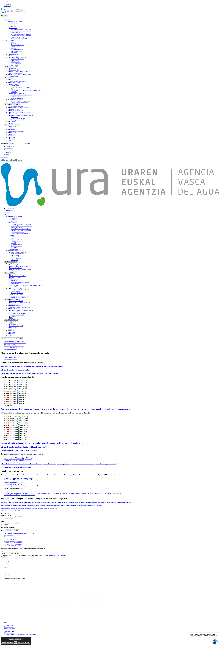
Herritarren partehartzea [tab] (10, 359)
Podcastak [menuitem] (12, 139)
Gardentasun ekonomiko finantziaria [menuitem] (21, 35)
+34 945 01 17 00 (19, 533)
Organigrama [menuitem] (14, 25)
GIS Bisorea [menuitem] (14, 117)
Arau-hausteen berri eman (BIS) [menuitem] (19, 38)
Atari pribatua (4, 157)
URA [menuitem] (6, 20)
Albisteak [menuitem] (11, 128)
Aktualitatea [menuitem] (12, 126)
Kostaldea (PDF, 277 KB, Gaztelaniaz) (14, 460)
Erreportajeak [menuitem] (13, 129)
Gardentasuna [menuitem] (13, 28)
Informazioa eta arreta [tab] (10, 357)
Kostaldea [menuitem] (13, 43)
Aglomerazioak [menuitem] (15, 89)
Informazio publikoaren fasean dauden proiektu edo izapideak (23, 447)
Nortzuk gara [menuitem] (14, 23)
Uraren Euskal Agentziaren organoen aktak (16, 467)
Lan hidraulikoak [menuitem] (14, 79)
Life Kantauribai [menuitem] (15, 62)
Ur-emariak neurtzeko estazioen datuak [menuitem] (19, 112)
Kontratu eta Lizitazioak (10, 349)
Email (2, 551)
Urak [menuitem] (12, 42)
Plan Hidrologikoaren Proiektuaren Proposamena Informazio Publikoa (23, 485)
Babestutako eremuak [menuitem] (17, 49)
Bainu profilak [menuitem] (13, 114)
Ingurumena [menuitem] (14, 52)
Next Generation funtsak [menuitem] (17, 59)
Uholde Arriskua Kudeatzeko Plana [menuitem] (19, 71)
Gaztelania (16, 553)
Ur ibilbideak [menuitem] (12, 132)
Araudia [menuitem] (11, 40)
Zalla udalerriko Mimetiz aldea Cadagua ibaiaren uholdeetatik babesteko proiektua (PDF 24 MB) (29, 508)
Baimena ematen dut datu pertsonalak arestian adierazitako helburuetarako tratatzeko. (34, 555)
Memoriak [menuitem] (14, 26)
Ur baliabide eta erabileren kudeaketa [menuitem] (21, 34)
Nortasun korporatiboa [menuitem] (15, 55)
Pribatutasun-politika (9, 633)
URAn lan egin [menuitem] (13, 54)
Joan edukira (4, 1)
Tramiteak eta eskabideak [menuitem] (16, 106)
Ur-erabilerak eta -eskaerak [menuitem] (16, 93)
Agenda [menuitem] (11, 140)
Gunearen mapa (8, 625)
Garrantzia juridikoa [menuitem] (16, 51)
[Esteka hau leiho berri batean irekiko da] (8, 380)
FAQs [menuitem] (11, 123)
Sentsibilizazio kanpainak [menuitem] (16, 131)
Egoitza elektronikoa (9, 628)
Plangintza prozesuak (10, 344)
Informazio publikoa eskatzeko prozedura (15, 370)
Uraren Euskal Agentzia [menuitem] (15, 21)
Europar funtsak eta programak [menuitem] (17, 57)
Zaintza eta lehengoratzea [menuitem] (16, 99)
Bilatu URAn (4, 143)
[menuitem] (9, 146)
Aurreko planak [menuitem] (13, 76)
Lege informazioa (9, 631)
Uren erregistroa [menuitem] (15, 96)
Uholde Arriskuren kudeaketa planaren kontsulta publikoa (19, 495)
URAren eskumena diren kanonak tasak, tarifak (18, 450)
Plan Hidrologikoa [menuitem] (14, 70)
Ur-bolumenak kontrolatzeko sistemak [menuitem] (21, 95)
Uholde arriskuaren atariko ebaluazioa (14, 492)
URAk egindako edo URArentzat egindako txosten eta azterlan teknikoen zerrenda (30, 373)
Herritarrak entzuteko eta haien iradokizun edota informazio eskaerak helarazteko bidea (32, 366)
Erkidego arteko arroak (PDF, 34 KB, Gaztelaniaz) (18, 459)
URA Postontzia (8, 535)
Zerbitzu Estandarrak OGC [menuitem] (18, 118)
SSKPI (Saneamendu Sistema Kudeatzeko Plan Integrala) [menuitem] (26, 90)
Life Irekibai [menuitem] (14, 65)
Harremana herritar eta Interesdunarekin (15, 343)
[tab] (111, 357)
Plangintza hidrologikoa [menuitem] (17, 45)
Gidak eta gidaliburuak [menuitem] (17, 98)
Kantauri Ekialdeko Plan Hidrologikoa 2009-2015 (18, 478)
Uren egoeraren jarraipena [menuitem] (16, 110)
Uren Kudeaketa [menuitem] (9, 78)
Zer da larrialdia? (8, 148)
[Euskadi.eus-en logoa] (11, 161)
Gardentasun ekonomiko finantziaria (14, 347)
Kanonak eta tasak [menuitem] (14, 109)
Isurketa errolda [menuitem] (15, 85)
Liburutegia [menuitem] (12, 121)
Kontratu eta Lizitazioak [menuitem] (17, 37)
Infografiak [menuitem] (12, 137)
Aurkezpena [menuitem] (12, 68)
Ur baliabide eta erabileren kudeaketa (14, 346)
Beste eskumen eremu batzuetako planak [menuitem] (20, 74)
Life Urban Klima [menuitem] (16, 63)
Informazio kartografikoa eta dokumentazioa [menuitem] (21, 115)
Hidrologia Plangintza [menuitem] (10, 66)
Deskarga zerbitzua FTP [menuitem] (17, 120)
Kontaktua (7, 149)
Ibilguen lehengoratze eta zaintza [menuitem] (20, 101)
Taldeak (3, 553)
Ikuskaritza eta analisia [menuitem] (15, 82)
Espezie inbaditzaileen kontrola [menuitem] (19, 102)
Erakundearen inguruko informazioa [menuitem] (21, 29)
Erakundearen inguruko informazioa (14, 341)
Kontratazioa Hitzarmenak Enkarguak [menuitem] (19, 107)
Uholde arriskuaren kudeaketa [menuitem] (17, 81)
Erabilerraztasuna (8, 627)
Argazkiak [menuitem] (12, 135)
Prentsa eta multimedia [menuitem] (11, 124)
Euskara (9, 553)
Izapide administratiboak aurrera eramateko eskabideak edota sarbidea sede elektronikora (41, 443)
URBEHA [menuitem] (14, 92)
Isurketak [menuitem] (13, 48)
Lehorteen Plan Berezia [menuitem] (15, 73)
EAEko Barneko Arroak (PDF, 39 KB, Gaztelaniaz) (18, 457)
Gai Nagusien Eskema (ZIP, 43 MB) (14, 484)
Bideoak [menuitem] (11, 134)
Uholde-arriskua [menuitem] (15, 46)
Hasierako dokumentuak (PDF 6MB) (14, 482)
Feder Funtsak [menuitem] (15, 60)
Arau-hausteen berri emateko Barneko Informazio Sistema (20, 634)
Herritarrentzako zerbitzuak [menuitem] (12, 104)
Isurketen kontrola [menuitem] (14, 84)
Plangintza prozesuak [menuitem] (17, 32)
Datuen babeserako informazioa (57, 555)
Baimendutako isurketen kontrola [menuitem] (20, 87)
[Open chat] (215, 641)
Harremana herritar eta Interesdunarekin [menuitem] (21, 31)
